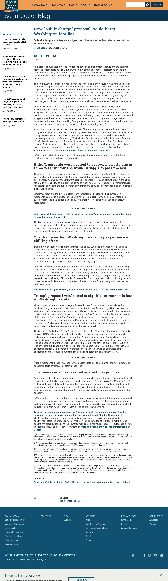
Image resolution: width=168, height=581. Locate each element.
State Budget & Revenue (16, 520)
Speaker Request (129, 528)
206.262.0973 (11, 560)
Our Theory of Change (95, 524)
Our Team (90, 532)
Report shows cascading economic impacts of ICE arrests (14, 42)
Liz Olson (42, 48)
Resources (57, 5)
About (84, 5)
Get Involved (156, 516)
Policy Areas (38, 5)
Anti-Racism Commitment (97, 528)
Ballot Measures (12, 540)
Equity (60, 482)
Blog (72, 5)
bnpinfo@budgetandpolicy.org (33, 560)
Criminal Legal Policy (14, 536)
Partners (89, 540)
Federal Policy (72, 482)
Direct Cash (10, 528)
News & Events (102, 5)
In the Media (126, 520)
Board (88, 536)
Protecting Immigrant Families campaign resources (82, 150)
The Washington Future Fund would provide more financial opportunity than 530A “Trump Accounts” (14, 82)
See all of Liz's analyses (71, 501)
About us (90, 516)
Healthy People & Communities (97, 482)
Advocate (153, 520)
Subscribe (81, 573)
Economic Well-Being (45, 482)
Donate (157, 4)
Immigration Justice (14, 532)
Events (124, 524)
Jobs (88, 520)
